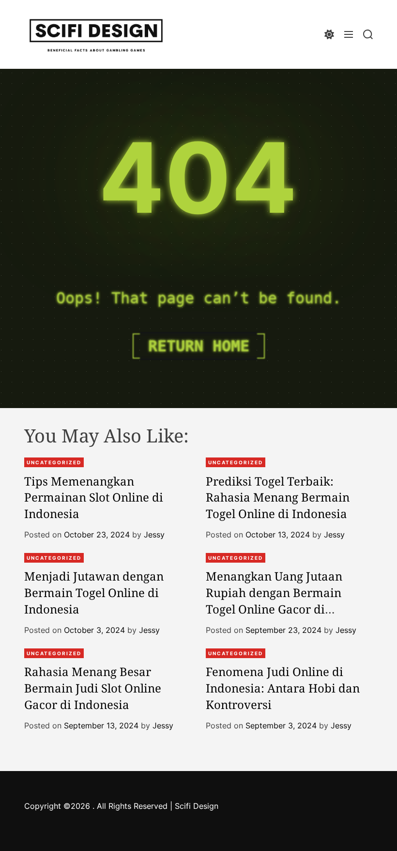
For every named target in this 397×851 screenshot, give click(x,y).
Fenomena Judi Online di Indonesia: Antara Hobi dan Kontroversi (283, 687)
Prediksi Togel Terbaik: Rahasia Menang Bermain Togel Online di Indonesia (278, 497)
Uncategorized (54, 462)
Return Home (198, 346)
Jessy (154, 534)
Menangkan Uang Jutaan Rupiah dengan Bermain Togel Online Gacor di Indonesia (274, 600)
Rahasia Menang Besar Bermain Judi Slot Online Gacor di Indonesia (92, 687)
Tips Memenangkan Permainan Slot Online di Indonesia (93, 497)
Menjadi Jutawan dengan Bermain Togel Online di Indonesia (94, 592)
